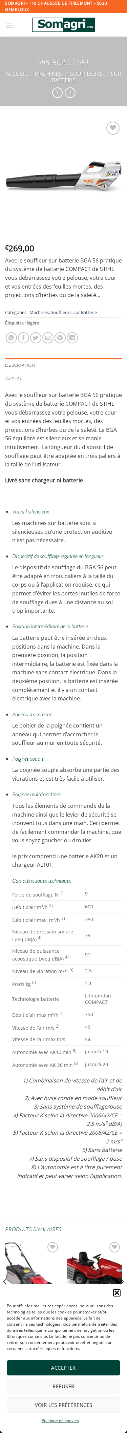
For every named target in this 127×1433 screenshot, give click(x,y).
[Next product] (57, 92)
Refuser (63, 1386)
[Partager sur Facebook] (23, 337)
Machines (48, 74)
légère (33, 323)
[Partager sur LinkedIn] (72, 337)
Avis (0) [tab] (13, 378)
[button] (116, 1292)
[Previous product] (70, 92)
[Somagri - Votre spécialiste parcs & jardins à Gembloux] (63, 24)
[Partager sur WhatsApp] (11, 337)
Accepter (63, 1367)
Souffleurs (86, 74)
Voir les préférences (63, 1405)
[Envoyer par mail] (48, 337)
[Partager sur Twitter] (35, 337)
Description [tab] (20, 365)
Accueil (16, 74)
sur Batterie (85, 312)
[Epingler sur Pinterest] (60, 337)
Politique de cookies (60, 1421)
